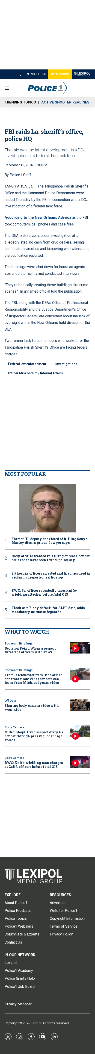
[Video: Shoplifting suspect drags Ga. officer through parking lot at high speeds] (80, 731)
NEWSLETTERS (36, 74)
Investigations (66, 364)
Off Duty (10, 700)
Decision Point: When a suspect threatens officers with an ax (30, 650)
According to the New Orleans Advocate (40, 217)
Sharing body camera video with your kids (32, 707)
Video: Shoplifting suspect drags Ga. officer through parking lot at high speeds (34, 736)
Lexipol (36, 1023)
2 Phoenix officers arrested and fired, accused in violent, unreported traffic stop (51, 575)
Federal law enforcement (27, 364)
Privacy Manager (18, 1004)
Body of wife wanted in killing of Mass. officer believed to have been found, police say (51, 558)
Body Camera (14, 727)
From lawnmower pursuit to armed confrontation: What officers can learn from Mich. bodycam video (33, 679)
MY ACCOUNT (60, 74)
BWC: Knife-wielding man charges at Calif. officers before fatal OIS (34, 764)
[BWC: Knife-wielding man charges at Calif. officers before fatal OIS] (80, 762)
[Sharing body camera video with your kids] (80, 705)
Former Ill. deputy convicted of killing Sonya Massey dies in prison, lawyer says (49, 541)
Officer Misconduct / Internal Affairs (35, 373)
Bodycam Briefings (19, 643)
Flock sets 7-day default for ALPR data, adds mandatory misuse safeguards (48, 610)
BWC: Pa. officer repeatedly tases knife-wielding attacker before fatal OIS (44, 593)
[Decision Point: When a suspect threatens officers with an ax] (80, 648)
